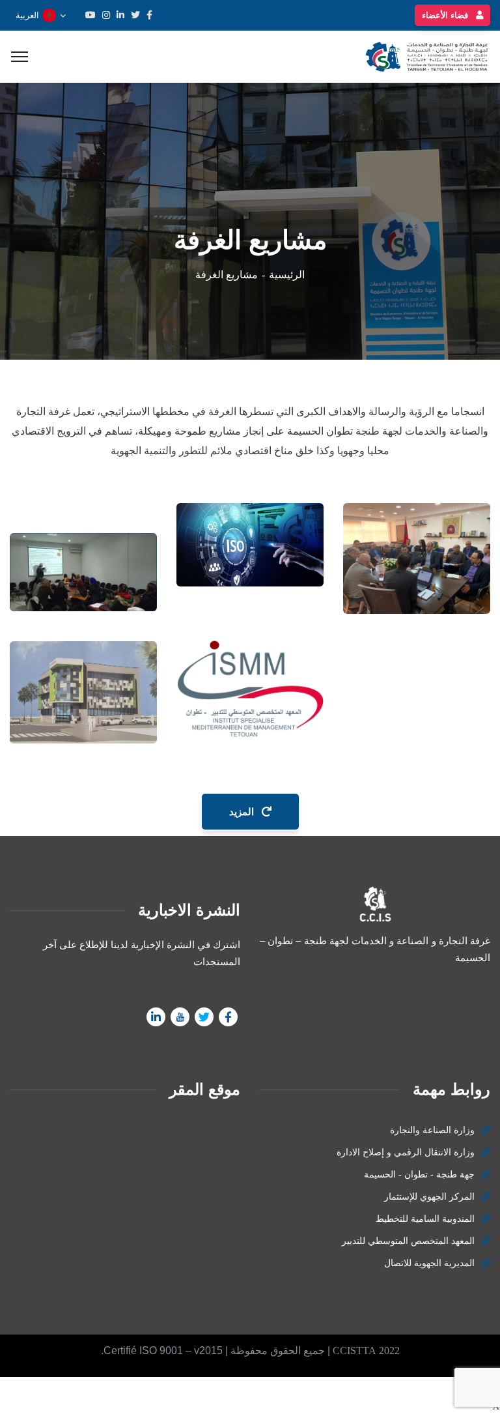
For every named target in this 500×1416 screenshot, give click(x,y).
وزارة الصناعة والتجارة (432, 1130)
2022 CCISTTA (366, 1350)
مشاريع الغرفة (280, 559)
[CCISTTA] (424, 55)
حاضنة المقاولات (118, 557)
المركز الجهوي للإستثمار (429, 1197)
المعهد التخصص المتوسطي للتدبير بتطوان (275, 695)
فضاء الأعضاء (446, 15)
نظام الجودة (279, 539)
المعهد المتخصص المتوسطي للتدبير (408, 1241)
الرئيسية (287, 274)
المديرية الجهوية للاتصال (429, 1263)
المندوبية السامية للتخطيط (425, 1219)
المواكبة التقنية (440, 566)
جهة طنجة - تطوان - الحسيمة (419, 1174)
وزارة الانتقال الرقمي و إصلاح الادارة (406, 1152)
